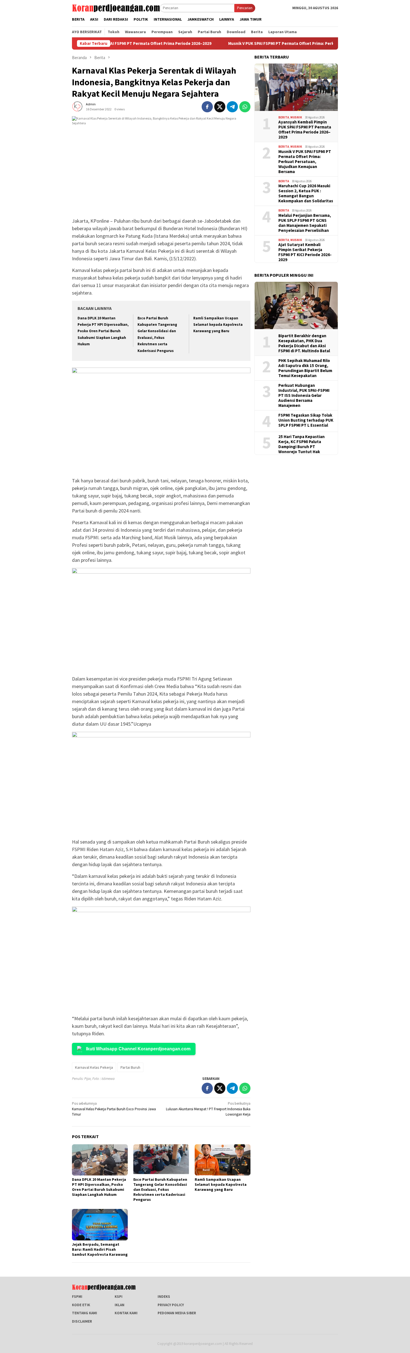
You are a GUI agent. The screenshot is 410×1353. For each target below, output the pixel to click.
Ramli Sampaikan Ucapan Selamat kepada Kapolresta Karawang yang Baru (218, 325)
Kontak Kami (126, 1313)
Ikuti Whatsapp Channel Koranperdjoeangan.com (138, 1048)
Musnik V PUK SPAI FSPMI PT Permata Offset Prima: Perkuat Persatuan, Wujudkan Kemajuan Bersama (286, 43)
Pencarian (244, 8)
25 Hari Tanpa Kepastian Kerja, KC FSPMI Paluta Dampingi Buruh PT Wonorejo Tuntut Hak (301, 444)
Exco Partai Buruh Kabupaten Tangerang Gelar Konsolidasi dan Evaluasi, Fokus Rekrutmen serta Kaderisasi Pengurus (160, 1189)
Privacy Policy (171, 1305)
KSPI (118, 1296)
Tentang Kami (84, 1313)
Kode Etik (81, 1305)
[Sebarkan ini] (207, 106)
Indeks (164, 1296)
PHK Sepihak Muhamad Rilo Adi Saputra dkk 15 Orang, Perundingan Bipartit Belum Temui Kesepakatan (305, 368)
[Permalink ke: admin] (77, 106)
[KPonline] (116, 7)
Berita (283, 117)
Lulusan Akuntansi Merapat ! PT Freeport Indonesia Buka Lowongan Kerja (208, 1109)
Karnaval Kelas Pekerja (94, 1067)
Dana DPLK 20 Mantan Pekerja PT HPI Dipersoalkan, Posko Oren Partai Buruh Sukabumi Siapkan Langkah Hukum (103, 331)
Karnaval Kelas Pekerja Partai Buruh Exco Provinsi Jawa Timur (114, 1109)
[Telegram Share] (232, 106)
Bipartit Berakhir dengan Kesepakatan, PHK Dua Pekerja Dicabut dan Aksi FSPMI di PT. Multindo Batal (304, 343)
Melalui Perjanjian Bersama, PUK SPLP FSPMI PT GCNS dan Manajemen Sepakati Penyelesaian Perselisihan (304, 223)
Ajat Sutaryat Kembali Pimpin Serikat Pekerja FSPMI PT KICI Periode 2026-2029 (305, 252)
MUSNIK (296, 117)
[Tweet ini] (219, 106)
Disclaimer (82, 1321)
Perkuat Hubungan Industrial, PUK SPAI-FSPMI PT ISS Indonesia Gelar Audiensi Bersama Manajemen (303, 395)
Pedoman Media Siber (177, 1313)
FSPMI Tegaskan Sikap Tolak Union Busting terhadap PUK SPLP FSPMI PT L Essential (305, 419)
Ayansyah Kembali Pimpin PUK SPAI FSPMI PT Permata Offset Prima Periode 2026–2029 (304, 129)
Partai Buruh (130, 1067)
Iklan (119, 1305)
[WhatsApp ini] (244, 106)
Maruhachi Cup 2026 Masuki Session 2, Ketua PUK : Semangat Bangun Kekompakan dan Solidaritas (305, 193)
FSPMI (77, 1296)
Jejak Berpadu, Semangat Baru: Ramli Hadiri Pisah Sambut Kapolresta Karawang (100, 1249)
